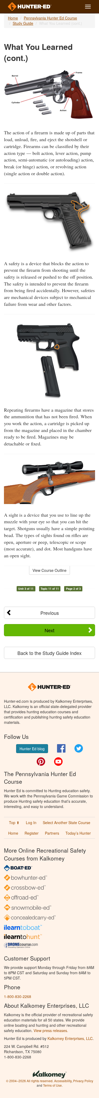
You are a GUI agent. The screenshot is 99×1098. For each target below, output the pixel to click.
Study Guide (23, 23)
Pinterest (41, 761)
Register (32, 833)
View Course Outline (49, 570)
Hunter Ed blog (32, 748)
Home (13, 18)
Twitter (78, 748)
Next (49, 630)
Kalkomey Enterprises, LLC (70, 1038)
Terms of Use (52, 1085)
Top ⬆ (14, 822)
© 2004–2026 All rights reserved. (29, 1080)
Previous (49, 612)
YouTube (58, 761)
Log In (31, 822)
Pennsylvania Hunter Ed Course (50, 18)
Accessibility (63, 1080)
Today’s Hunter (78, 833)
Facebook (61, 748)
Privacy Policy (83, 1080)
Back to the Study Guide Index (49, 652)
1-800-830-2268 (17, 996)
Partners (52, 833)
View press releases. (51, 1030)
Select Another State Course (66, 822)
